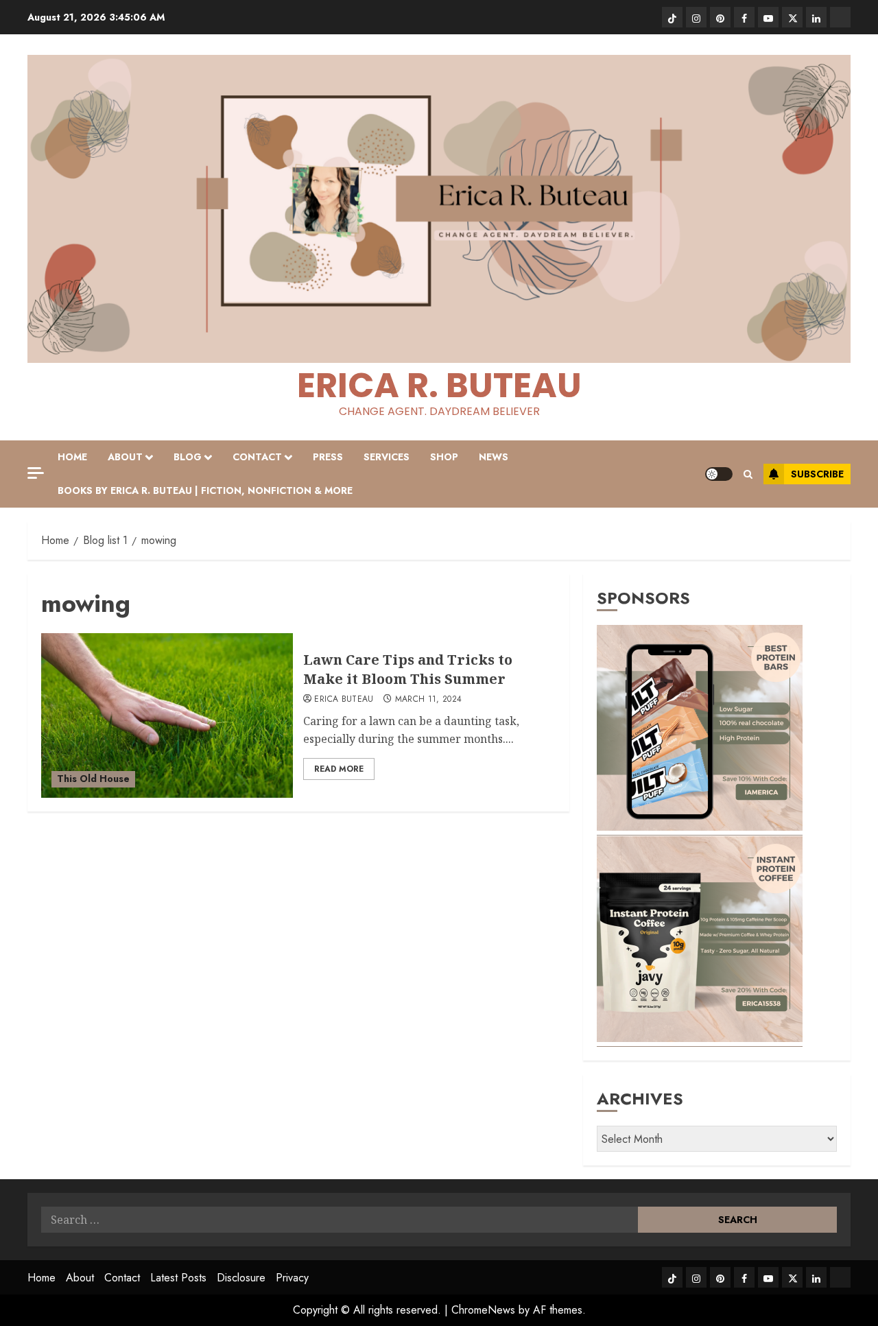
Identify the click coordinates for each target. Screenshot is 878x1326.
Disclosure (241, 1278)
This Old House (93, 778)
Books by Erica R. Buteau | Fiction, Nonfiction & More (205, 490)
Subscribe (817, 474)
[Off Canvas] (35, 473)
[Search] (748, 474)
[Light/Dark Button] (719, 474)
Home (72, 457)
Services (387, 457)
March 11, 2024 (428, 699)
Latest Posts (178, 1278)
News (493, 457)
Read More (339, 769)
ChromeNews (483, 1310)
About (125, 457)
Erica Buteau (343, 699)
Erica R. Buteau (439, 385)
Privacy (292, 1278)
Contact (257, 457)
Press (328, 457)
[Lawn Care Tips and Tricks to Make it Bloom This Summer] (167, 715)
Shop (444, 457)
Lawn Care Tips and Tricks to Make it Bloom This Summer (407, 669)
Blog (188, 457)
